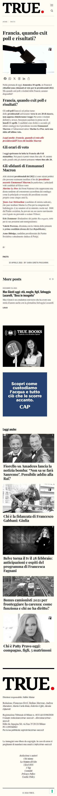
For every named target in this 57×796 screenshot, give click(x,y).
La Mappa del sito (28, 761)
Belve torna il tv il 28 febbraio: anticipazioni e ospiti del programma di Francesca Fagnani (28, 564)
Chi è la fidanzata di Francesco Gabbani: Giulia (28, 518)
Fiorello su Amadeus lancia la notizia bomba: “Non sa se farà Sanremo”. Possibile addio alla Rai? (28, 472)
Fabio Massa (28, 697)
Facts (12, 21)
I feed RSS (28, 764)
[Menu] (51, 5)
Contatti (28, 770)
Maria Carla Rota (21, 705)
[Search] (52, 11)
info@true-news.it (43, 744)
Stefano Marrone (37, 702)
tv (4, 247)
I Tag (28, 767)
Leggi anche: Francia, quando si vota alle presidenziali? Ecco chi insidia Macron (23, 139)
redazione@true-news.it (22, 717)
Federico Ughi (37, 705)
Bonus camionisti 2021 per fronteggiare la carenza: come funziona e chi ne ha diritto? (27, 604)
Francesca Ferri (20, 702)
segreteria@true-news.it (32, 729)
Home (5, 21)
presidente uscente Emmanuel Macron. (26, 181)
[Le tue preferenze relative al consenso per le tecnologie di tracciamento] (52, 791)
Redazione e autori (28, 755)
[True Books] (23, 365)
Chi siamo (28, 758)
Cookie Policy (28, 776)
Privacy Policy (28, 773)
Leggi (5, 308)
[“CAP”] (25, 394)
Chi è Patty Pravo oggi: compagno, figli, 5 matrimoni (27, 648)
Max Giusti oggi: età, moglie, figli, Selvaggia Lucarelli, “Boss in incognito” (27, 293)
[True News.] (23, 8)
